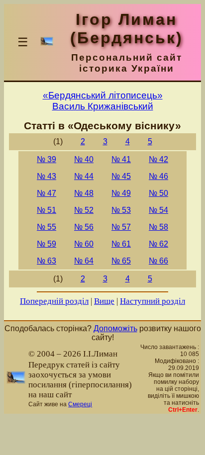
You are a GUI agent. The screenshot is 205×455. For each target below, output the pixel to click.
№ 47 (46, 193)
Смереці (80, 404)
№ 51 (46, 210)
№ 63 (46, 261)
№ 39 (46, 159)
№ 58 (158, 227)
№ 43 (46, 176)
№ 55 (46, 227)
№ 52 (84, 210)
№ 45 (121, 176)
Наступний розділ (152, 301)
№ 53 (121, 210)
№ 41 (121, 159)
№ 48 (84, 193)
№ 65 (121, 261)
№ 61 (121, 244)
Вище (104, 301)
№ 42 (158, 159)
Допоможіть (115, 328)
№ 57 (121, 227)
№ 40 (84, 159)
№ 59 (46, 244)
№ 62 (158, 244)
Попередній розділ (54, 301)
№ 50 (158, 193)
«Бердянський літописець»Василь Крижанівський (103, 100)
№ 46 (158, 176)
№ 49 (121, 193)
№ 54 (158, 210)
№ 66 (158, 261)
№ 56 (84, 227)
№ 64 (84, 261)
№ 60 (84, 244)
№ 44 (84, 176)
